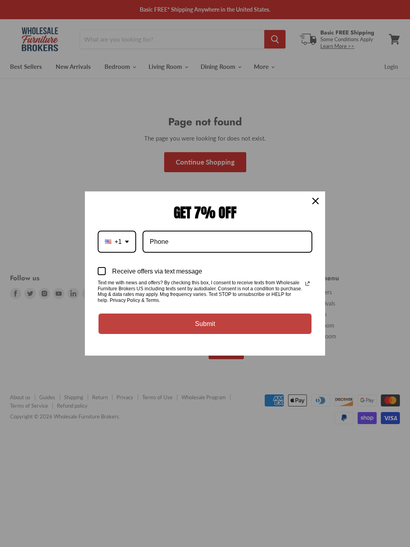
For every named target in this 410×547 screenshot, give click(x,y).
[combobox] (117, 242)
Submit (205, 323)
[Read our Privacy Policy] (307, 283)
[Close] (315, 201)
